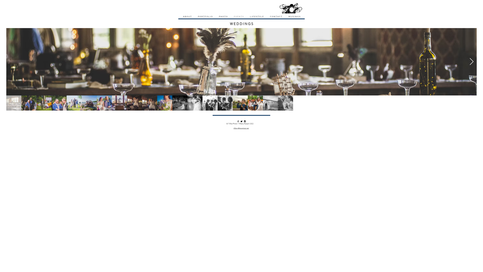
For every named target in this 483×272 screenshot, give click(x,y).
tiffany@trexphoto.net (241, 128)
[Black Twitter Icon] (241, 121)
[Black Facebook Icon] (238, 121)
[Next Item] (471, 61)
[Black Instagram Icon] (245, 121)
